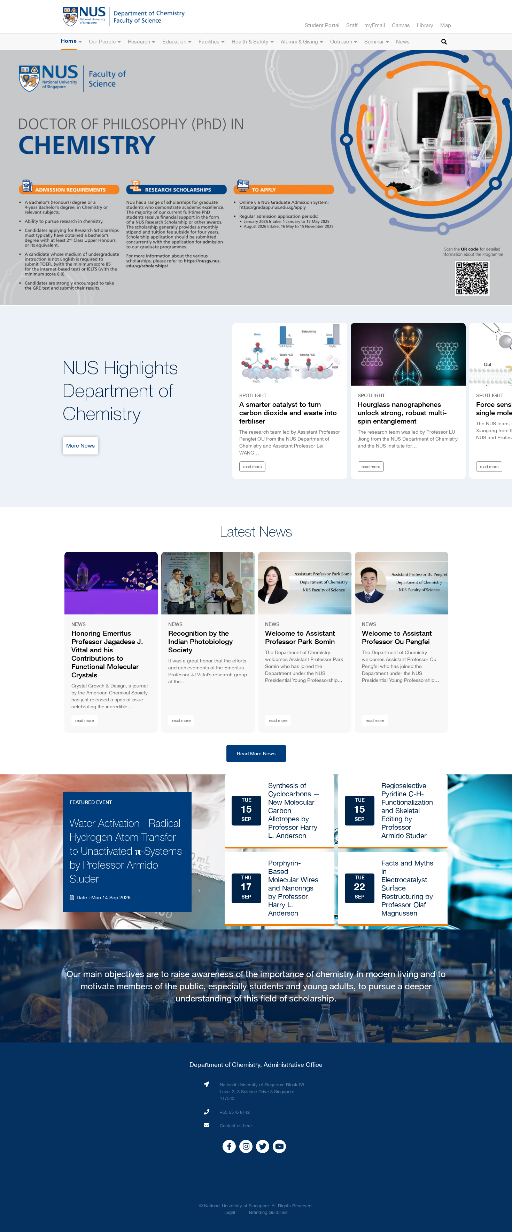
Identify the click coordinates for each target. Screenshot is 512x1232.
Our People (102, 42)
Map (445, 25)
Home (69, 41)
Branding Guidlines (268, 1212)
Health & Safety (250, 42)
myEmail (374, 25)
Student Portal (322, 25)
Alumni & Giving (299, 42)
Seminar (374, 42)
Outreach (341, 42)
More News (80, 445)
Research (139, 42)
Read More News (256, 753)
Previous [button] (20, 177)
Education (174, 42)
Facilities (209, 42)
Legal (229, 1212)
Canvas (401, 25)
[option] (256, 177)
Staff (351, 25)
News (403, 42)
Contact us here (236, 1125)
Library (425, 25)
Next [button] (491, 177)
